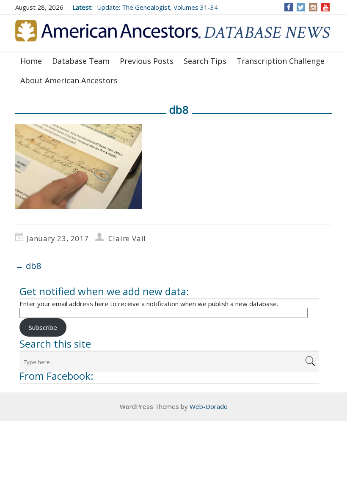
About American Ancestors (69, 80)
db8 (28, 265)
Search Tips (205, 61)
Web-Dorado (209, 406)
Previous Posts (147, 61)
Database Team (81, 61)
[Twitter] (301, 7)
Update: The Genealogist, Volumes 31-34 (157, 7)
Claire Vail (127, 238)
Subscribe (43, 327)
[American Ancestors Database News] (173, 32)
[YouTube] (325, 7)
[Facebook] (289, 7)
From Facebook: (56, 376)
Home (31, 61)
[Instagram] (313, 7)
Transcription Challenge (281, 61)
